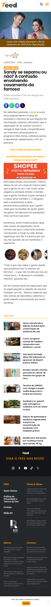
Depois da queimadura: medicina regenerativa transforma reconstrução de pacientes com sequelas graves (35, 423)
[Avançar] (45, 254)
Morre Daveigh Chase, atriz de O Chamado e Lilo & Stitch (36, 501)
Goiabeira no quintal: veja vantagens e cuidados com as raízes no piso (35, 405)
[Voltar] (6, 254)
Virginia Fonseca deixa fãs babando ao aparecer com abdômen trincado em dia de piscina (37, 570)
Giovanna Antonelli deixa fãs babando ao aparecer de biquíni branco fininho (34, 358)
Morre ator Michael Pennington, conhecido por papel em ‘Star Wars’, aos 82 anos (37, 512)
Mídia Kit (8, 513)
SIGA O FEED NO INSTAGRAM (25, 149)
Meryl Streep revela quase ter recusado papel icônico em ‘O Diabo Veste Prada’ (37, 523)
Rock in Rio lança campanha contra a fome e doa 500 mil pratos (13, 583)
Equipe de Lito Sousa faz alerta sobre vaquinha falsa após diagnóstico (37, 581)
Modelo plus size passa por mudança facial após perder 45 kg (34, 440)
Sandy (32, 112)
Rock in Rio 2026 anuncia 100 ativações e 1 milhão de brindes (14, 574)
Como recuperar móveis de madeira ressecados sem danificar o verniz (32, 343)
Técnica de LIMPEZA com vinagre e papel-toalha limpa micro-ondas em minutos (34, 389)
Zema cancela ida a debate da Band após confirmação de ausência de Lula (34, 327)
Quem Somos (10, 490)
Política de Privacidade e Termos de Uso (11, 499)
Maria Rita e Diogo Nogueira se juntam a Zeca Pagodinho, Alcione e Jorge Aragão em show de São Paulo (14, 561)
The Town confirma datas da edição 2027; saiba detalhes (13, 549)
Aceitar (26, 603)
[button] (47, 4)
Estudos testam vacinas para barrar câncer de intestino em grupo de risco (35, 374)
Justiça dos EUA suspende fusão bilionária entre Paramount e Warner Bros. (36, 491)
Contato (8, 507)
